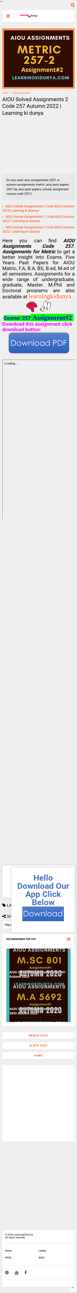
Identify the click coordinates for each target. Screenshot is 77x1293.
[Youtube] (16, 1273)
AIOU (41, 1257)
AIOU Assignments (21, 93)
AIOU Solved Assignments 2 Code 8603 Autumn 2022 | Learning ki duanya (38, 229)
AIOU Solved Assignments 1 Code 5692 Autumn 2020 (34, 1011)
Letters (42, 1250)
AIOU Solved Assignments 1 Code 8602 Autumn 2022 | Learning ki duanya (38, 219)
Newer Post (38, 1035)
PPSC (8, 1257)
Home (5, 93)
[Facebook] (25, 1273)
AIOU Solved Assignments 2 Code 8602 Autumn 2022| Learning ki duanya (38, 208)
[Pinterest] (7, 1273)
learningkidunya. (51, 296)
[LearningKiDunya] (29, 17)
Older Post (38, 1045)
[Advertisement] (28, 145)
